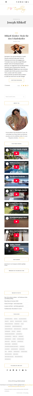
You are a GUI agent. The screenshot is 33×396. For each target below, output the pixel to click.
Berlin (11, 321)
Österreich (7, 359)
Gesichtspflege (8, 328)
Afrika (15, 318)
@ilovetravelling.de (29, 384)
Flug (22, 323)
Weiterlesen (21, 138)
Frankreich (8, 326)
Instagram (7, 331)
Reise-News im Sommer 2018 (11, 301)
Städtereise (16, 351)
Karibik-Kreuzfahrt (9, 333)
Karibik (19, 331)
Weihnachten (8, 354)
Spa (5, 351)
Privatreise (20, 341)
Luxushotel (19, 333)
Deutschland (18, 321)
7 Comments (7, 85)
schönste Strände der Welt (11, 346)
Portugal (13, 341)
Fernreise (17, 323)
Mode (16, 32)
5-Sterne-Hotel (8, 318)
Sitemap (14, 386)
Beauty (6, 321)
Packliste (7, 341)
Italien (13, 331)
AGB (18, 386)
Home (9, 386)
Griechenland (17, 328)
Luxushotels (8, 336)
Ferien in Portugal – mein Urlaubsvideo (13, 303)
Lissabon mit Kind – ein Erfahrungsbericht (14, 306)
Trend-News (24, 351)
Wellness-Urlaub (9, 356)
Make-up (15, 336)
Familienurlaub (9, 323)
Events (25, 321)
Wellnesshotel (18, 356)
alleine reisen (22, 318)
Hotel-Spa (25, 328)
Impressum (22, 386)
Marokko (21, 336)
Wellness (15, 354)
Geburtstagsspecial (17, 326)
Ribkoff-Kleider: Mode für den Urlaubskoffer (17, 37)
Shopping (22, 346)
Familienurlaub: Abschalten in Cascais (13, 308)
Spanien (10, 351)
